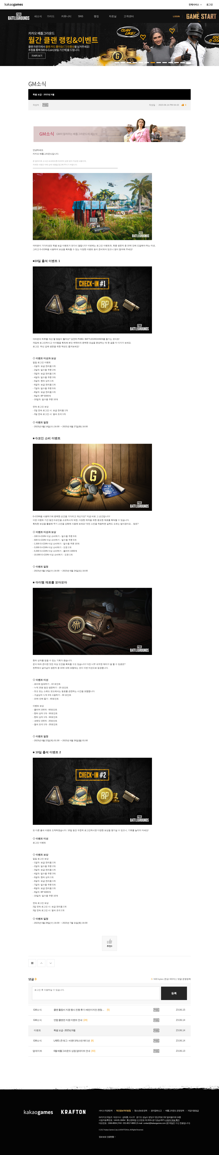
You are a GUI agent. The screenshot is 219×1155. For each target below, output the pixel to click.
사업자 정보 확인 (172, 1120)
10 (176, 62)
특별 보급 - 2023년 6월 (64, 1030)
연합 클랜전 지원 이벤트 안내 (68, 1020)
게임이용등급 (193, 1110)
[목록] (32, 963)
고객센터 (129, 16)
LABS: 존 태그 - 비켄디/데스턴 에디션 (72, 1040)
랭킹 (96, 16)
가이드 (51, 16)
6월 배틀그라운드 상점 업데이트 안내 (72, 1051)
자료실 (113, 16)
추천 (109, 946)
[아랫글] (51, 963)
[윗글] (41, 963)
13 (188, 63)
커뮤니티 (66, 16)
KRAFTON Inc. (125, 1130)
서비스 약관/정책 (105, 1110)
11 (182, 62)
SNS (80, 16)
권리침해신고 (156, 1110)
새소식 (38, 16)
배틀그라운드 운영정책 (174, 1110)
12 (188, 62)
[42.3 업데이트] (109, 37)
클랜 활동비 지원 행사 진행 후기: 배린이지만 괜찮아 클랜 (80, 1010)
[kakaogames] (14, 4)
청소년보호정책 (140, 1110)
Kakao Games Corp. (111, 1130)
